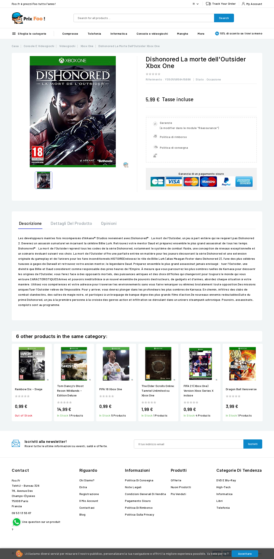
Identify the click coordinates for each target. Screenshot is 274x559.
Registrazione (89, 494)
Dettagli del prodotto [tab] (71, 223)
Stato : (201, 79)
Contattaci (87, 507)
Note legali (133, 487)
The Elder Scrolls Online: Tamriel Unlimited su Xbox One (158, 390)
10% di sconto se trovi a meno (241, 33)
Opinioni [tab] (109, 223)
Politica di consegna (139, 480)
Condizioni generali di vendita (145, 494)
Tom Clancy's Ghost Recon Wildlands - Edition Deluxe (70, 390)
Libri (219, 501)
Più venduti (178, 494)
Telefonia (94, 33)
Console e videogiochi (152, 33)
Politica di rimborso (139, 507)
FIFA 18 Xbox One (110, 389)
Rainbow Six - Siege (29, 389)
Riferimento (154, 79)
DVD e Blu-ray (226, 480)
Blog (82, 514)
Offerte (176, 480)
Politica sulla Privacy (139, 514)
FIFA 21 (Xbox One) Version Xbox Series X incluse (198, 390)
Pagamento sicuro (138, 501)
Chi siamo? (87, 480)
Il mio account (88, 501)
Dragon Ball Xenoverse (241, 389)
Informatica (118, 33)
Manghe (182, 33)
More (201, 33)
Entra (83, 487)
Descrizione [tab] (30, 223)
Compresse (70, 33)
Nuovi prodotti (181, 487)
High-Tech (223, 487)
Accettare (245, 553)
